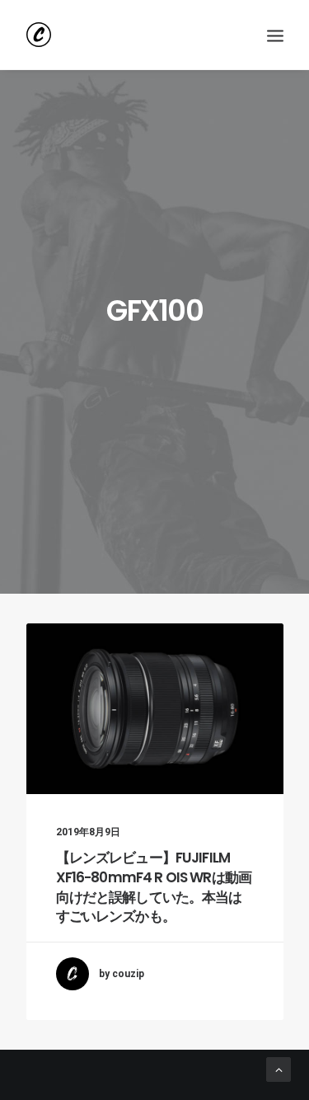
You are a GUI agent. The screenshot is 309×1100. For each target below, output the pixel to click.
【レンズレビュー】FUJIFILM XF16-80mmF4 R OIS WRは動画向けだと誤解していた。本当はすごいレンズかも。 (153, 887)
